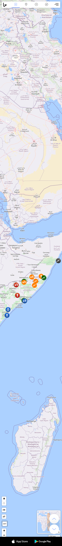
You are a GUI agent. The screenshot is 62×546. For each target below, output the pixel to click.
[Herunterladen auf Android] (43, 542)
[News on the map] (6, 4)
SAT (4, 524)
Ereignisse (15, 6)
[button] (34, 285)
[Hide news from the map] (4, 516)
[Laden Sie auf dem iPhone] (20, 542)
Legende (46, 6)
